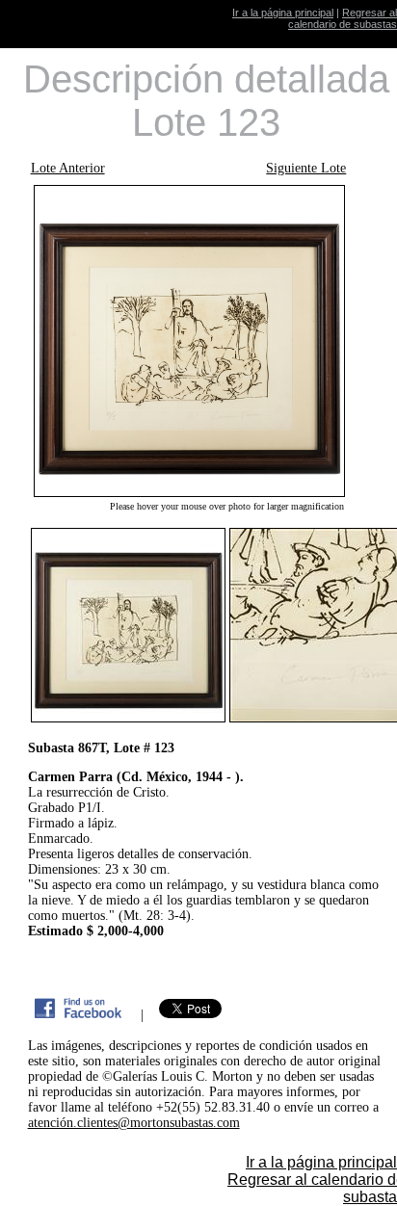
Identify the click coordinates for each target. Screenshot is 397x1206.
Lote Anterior (68, 168)
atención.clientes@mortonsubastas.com (134, 1122)
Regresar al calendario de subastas (342, 18)
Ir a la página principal (282, 12)
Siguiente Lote (306, 168)
